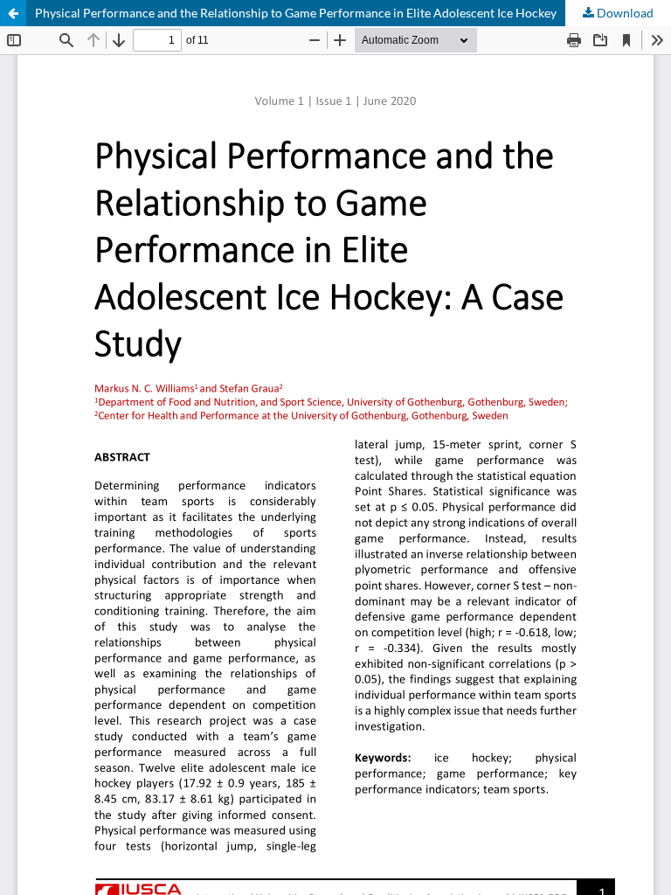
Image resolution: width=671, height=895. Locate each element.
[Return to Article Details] (13, 13)
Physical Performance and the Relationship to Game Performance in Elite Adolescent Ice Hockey (296, 12)
